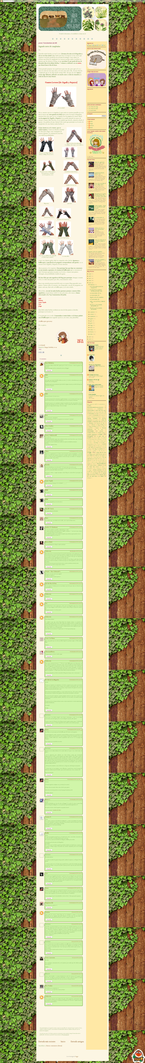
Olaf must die (101, 450)
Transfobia (104, 468)
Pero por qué (89, 457)
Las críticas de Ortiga (93, 107)
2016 (90, 280)
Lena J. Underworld (51, 435)
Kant (100, 434)
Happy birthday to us (50, 347)
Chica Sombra (49, 426)
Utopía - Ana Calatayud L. (53, 571)
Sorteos (103, 466)
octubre (92, 314)
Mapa (94, 441)
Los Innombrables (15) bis (95, 293)
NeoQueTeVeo (98, 447)
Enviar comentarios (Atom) (54, 1046)
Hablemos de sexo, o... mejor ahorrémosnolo (99, 228)
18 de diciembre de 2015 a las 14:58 (75, 594)
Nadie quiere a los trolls (101, 445)
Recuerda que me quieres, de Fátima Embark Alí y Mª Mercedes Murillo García (100, 195)
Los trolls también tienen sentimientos (95, 439)
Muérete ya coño (92, 445)
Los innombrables (92, 110)
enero (91, 334)
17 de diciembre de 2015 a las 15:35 (75, 393)
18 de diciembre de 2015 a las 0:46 (76, 551)
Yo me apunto (95, 473)
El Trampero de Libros (93, 375)
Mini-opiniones (90, 444)
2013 (90, 339)
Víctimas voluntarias (97, 470)
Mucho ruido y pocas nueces (95, 384)
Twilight (90, 470)
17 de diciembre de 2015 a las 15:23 (75, 375)
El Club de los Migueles (52, 680)
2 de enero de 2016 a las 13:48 (76, 941)
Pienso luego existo (97, 457)
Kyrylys (47, 465)
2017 (90, 278)
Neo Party (91, 447)
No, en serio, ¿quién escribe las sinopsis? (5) (96, 287)
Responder (49, 370)
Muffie (47, 833)
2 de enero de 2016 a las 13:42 (76, 924)
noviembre (92, 312)
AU (105, 412)
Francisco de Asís (100, 423)
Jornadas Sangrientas (92, 434)
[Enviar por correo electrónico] (39, 352)
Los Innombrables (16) (94, 299)
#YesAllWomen (100, 409)
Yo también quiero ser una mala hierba (96, 475)
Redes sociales (93, 465)
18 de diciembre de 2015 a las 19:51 (75, 603)
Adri (46, 375)
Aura (46, 518)
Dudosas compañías (92, 418)
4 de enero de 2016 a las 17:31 (76, 973)
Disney (103, 417)
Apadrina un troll (92, 412)
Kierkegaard (90, 436)
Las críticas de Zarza (93, 108)
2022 (90, 274)
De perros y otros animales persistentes (96, 308)
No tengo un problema (98, 449)
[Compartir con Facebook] (43, 352)
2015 (90, 283)
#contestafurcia (102, 404)
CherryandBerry (50, 652)
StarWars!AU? (89, 468)
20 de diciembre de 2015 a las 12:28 (75, 714)
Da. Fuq (88, 417)
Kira (46, 415)
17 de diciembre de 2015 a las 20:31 (75, 542)
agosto (91, 319)
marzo (91, 330)
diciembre (92, 285)
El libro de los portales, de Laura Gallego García (100, 184)
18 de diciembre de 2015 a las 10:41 (75, 571)
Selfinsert (100, 465)
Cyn (46, 873)
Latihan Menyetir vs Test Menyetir (96, 376)
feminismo (91, 423)
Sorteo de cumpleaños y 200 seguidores (100, 260)
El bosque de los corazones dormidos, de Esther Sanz (96, 290)
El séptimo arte (97, 420)
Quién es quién (94, 462)
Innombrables (90, 431)
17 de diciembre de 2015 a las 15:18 (75, 363)
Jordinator (101, 431)
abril (91, 327)
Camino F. (48, 817)
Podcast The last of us (99, 366)
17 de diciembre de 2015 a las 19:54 (75, 527)
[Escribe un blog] (40, 352)
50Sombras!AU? (90, 410)
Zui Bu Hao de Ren (50, 583)
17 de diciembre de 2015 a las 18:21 (75, 435)
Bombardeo (91, 414)
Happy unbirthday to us (93, 426)
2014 (90, 337)
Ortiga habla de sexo (101, 452)
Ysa (46, 603)
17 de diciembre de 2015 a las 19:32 (75, 508)
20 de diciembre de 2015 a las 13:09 (75, 748)
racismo (94, 463)
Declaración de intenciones (96, 417)
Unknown (48, 551)
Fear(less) (91, 381)
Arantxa (47, 912)
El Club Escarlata (92, 394)
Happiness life (49, 903)
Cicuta (90, 415)
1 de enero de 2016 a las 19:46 (76, 912)
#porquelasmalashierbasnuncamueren (95, 407)
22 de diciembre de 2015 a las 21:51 (75, 873)
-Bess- (47, 451)
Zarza (46, 730)
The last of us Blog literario (95, 365)
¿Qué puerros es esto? (92, 404)
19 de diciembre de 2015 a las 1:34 (76, 651)
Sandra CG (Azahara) (51, 527)
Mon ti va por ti (97, 444)
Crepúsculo (103, 415)
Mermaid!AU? (102, 442)
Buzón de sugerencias (99, 162)
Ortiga (91, 123)
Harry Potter (102, 426)
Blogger (76, 1056)
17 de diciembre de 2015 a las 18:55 (75, 464)
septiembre (93, 316)
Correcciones (96, 415)
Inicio (63, 1041)
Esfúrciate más (97, 421)
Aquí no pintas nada (99, 412)
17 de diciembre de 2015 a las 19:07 (75, 499)
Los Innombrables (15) (94, 295)
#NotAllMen (89, 406)
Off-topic (94, 450)
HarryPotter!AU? (90, 428)
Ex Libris (104, 421)
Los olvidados (103, 438)
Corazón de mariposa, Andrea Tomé (99, 173)
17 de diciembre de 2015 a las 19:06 (75, 490)
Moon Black (48, 542)
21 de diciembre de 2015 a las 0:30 (76, 799)
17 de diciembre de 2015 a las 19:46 (75, 518)
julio (91, 321)
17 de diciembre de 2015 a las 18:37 (75, 451)
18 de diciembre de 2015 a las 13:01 (75, 583)
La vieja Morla (91, 355)
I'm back (100, 429)
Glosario (88, 424)
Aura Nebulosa (49, 363)
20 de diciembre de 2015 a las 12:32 (73, 729)
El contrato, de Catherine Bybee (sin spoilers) (96, 396)
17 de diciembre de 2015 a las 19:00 (75, 480)
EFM (46, 490)
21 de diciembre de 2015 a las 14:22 (75, 833)
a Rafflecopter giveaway (45, 321)
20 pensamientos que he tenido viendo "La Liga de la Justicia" (99, 348)
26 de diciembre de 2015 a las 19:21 (75, 902)
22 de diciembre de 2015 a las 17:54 (75, 854)
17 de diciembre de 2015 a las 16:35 (75, 415)
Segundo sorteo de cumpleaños (95, 252)
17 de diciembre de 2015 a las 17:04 (75, 426)
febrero (92, 332)
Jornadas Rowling (101, 432)
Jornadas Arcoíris (91, 433)
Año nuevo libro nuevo (101, 410)
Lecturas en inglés (96, 438)
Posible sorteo (102, 459)
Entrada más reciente (47, 1041)
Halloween (93, 425)
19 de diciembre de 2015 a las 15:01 (75, 661)
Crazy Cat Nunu (50, 638)
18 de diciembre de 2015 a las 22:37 (75, 638)
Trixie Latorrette (50, 958)
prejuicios (89, 460)
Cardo (91, 121)
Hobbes (97, 428)
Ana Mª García (49, 509)
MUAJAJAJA (104, 444)
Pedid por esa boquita (100, 455)
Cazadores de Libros (56, 810)
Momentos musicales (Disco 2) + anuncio (99, 386)
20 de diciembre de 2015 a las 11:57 (75, 679)
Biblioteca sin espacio (93, 345)
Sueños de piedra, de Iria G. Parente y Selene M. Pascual (100, 241)
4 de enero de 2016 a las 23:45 (76, 985)
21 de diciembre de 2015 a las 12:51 (75, 817)
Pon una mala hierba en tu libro (96, 458)
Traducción (99, 468)
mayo (91, 325)
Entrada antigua (77, 1041)
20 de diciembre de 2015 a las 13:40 (73, 779)
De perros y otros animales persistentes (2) (96, 305)
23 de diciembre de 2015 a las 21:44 (73, 888)
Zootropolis (89, 478)
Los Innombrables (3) (99, 217)
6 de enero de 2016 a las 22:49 (76, 996)
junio (91, 323)
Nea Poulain (48, 986)
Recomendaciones (101, 464)
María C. (47, 800)
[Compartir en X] (42, 352)
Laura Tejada (49, 481)
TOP (94, 468)
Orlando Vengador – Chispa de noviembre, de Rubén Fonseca (100, 207)
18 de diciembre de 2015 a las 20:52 (75, 616)
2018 (90, 276)
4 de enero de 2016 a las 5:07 (77, 957)
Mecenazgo (96, 442)
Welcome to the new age (94, 380)
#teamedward (89, 409)
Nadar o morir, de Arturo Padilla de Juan (97, 302)
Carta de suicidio (103, 413)
